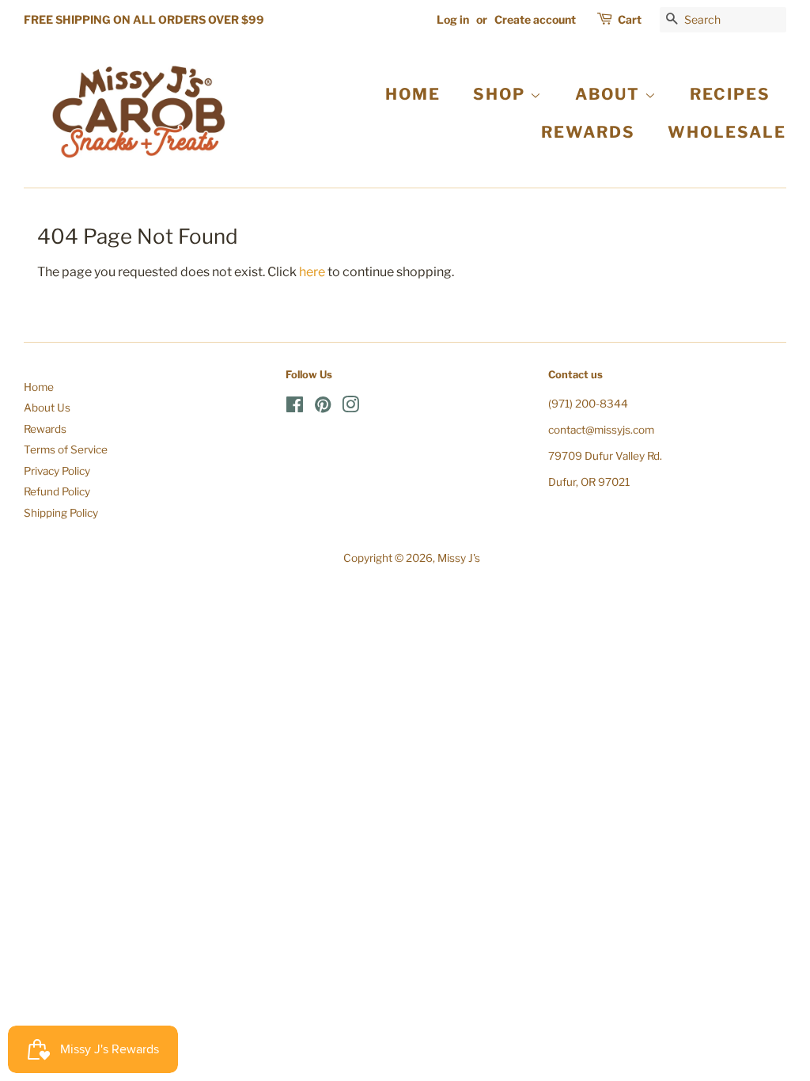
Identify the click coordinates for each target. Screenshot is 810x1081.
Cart (630, 19)
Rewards (45, 429)
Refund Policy (57, 491)
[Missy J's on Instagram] (350, 407)
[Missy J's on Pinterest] (322, 407)
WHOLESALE (727, 132)
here (312, 271)
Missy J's (458, 558)
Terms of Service (66, 449)
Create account (535, 19)
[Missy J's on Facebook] (295, 407)
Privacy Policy (57, 471)
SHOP (501, 94)
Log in (453, 19)
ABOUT (610, 94)
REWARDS (588, 132)
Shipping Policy (61, 512)
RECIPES (730, 94)
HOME (413, 94)
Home (39, 387)
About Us (47, 407)
